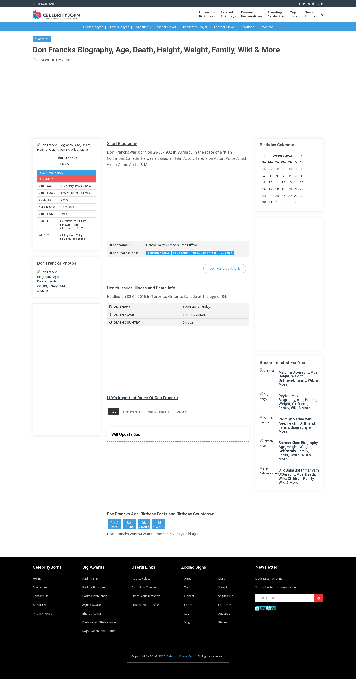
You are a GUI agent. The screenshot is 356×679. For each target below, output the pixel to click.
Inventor (267, 27)
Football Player (224, 27)
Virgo (188, 622)
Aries (187, 578)
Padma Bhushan (93, 587)
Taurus (189, 587)
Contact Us (40, 596)
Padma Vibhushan (94, 596)
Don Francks (66, 158)
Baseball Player (165, 27)
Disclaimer (40, 587)
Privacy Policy (42, 613)
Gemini (189, 596)
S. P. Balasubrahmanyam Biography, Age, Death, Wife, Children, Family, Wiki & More (299, 476)
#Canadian (42, 39)
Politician (248, 27)
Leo (187, 613)
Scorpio (223, 587)
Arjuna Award (91, 605)
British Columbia (81, 193)
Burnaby (65, 193)
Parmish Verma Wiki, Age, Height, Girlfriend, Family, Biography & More (297, 425)
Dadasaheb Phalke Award (100, 622)
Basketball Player (195, 27)
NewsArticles (311, 14)
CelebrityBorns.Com (180, 656)
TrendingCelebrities (276, 14)
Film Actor (67, 164)
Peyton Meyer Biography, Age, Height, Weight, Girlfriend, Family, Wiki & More (298, 402)
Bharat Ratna (91, 613)
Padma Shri (90, 578)
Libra (221, 578)
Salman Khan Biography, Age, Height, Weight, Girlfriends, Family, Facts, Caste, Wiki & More (299, 450)
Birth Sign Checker (144, 587)
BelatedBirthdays (228, 14)
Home (37, 578)
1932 (78, 186)
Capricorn (225, 605)
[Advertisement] (156, 99)
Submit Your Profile (145, 605)
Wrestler (141, 27)
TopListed (295, 14)
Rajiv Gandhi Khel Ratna (99, 631)
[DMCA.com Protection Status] (265, 608)
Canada (64, 200)
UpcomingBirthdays (207, 14)
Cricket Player (93, 27)
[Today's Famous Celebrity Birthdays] (56, 14)
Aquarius (224, 613)
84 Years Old (67, 207)
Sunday (87, 186)
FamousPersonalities (251, 14)
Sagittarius (225, 596)
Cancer (189, 605)
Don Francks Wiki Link (225, 268)
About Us (39, 605)
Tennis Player (119, 27)
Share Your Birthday (146, 596)
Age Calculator (142, 578)
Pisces (63, 214)
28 (61, 186)
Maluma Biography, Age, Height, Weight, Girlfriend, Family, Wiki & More (298, 378)
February (68, 186)
